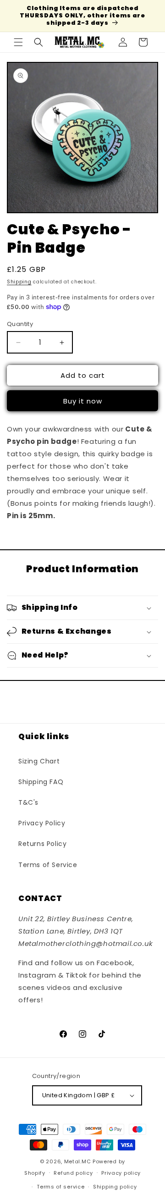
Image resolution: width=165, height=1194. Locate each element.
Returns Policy (42, 843)
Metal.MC (77, 1161)
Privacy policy (121, 1173)
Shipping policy (115, 1186)
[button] (18, 42)
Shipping (19, 281)
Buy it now (82, 401)
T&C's (28, 802)
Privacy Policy (41, 823)
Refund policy (73, 1173)
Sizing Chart (39, 761)
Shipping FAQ (40, 781)
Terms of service (60, 1186)
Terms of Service (47, 864)
